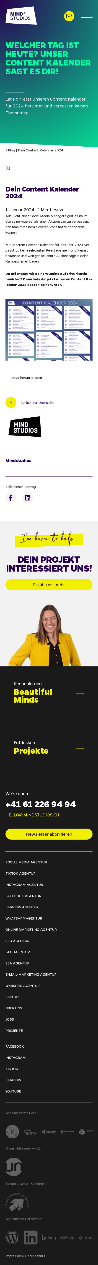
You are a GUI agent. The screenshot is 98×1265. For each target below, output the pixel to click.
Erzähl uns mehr (49, 584)
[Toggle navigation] (87, 16)
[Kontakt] (69, 16)
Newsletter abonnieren (49, 834)
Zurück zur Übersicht (37, 402)
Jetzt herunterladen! (27, 377)
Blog (11, 150)
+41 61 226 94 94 (40, 803)
